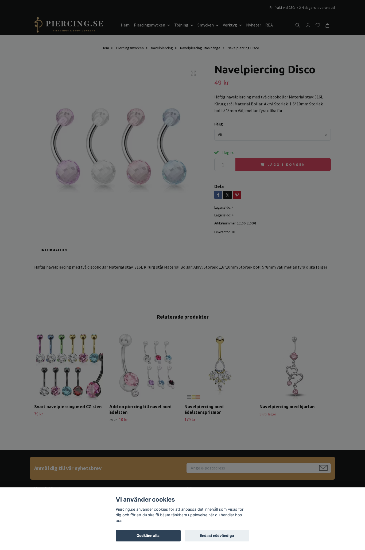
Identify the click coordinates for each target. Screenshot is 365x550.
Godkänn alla (148, 535)
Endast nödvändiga (217, 535)
